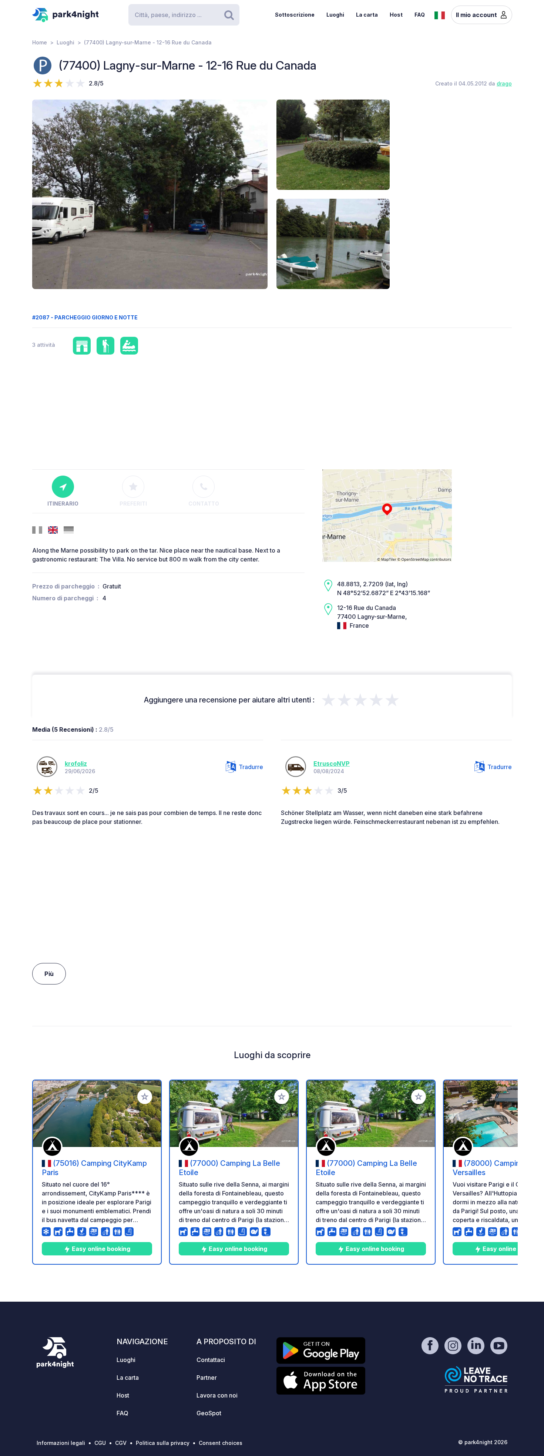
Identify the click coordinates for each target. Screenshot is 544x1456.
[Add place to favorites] (144, 1096)
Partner (207, 1377)
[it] (440, 14)
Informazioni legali (61, 1443)
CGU (100, 1443)
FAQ (419, 14)
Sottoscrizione (295, 14)
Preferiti (133, 503)
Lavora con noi (217, 1395)
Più (49, 973)
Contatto (203, 503)
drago (504, 83)
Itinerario (62, 503)
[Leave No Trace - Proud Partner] (476, 1379)
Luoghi (335, 14)
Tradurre (251, 767)
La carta (367, 14)
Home (39, 42)
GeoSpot (209, 1413)
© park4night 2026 (482, 1442)
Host (396, 14)
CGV (121, 1443)
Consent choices (220, 1443)
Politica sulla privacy (162, 1443)
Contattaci (211, 1359)
